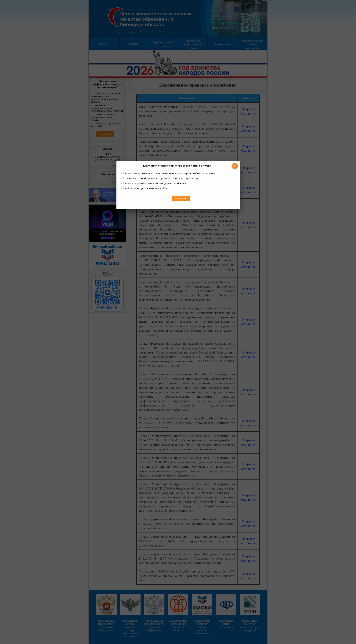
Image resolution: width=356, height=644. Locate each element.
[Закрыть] (235, 166)
